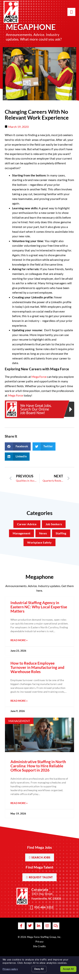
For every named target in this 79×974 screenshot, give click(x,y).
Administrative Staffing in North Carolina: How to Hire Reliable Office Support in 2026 (38, 765)
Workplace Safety (39, 542)
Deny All (39, 968)
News (43, 533)
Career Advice (27, 524)
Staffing (61, 533)
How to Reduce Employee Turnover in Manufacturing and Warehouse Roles (37, 667)
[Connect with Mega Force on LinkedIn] (38, 925)
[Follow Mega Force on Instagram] (47, 925)
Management (21, 533)
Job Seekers (54, 524)
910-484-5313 (43, 907)
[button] (18, 446)
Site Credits (39, 946)
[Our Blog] (56, 925)
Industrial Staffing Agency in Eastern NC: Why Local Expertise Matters (38, 606)
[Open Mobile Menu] (71, 12)
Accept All (68, 968)
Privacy (39, 941)
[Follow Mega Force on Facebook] (21, 925)
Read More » (19, 640)
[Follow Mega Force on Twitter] (30, 925)
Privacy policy (10, 969)
